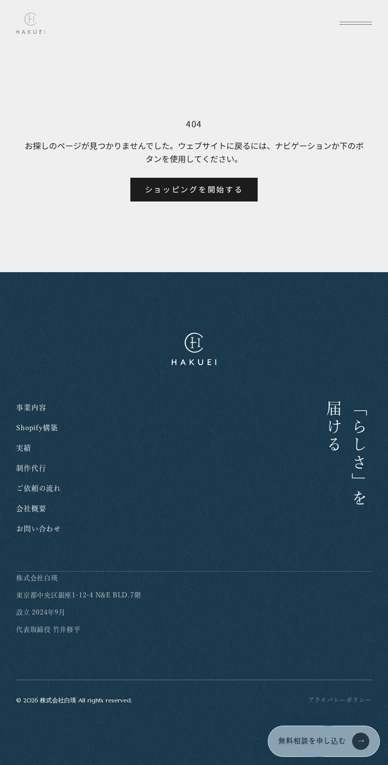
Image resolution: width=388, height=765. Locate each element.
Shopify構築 (37, 427)
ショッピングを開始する (194, 189)
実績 (23, 447)
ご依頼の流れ (38, 488)
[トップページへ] (30, 23)
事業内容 (31, 407)
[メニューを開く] (356, 23)
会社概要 (31, 508)
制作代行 (31, 468)
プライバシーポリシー (340, 700)
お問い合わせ (38, 528)
